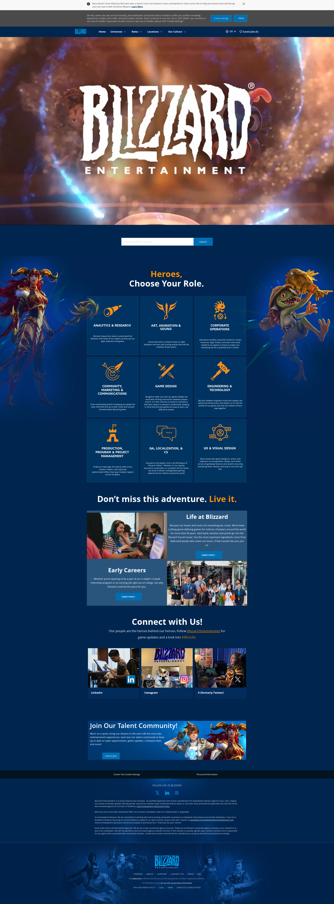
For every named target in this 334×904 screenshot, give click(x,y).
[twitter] (157, 793)
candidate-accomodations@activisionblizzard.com (212, 820)
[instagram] (177, 793)
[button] (221, 18)
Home (102, 31)
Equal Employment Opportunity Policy (153, 806)
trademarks (137, 878)
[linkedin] (167, 793)
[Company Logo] (85, 32)
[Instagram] (167, 673)
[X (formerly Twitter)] (220, 673)
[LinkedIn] (113, 673)
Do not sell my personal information (176, 883)
